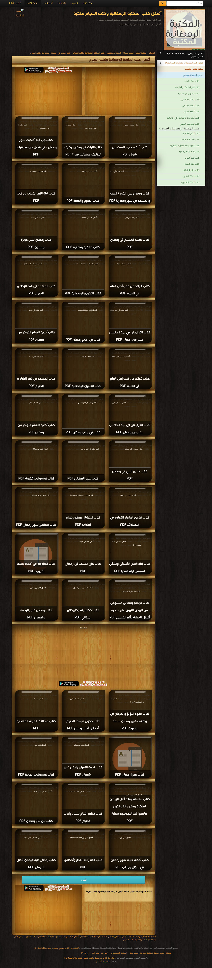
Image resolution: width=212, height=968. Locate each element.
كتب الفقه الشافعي (190, 100)
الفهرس (74, 3)
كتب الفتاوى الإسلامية (188, 93)
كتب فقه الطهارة (191, 170)
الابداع (152, 53)
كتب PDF (15, 3)
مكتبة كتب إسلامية (194, 69)
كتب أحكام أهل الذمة (189, 152)
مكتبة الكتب (32, 3)
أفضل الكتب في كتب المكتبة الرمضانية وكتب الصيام (185, 55)
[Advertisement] (83, 653)
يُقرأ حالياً (62, 3)
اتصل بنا (104, 953)
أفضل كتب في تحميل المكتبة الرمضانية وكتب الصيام (103, 936)
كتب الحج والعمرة (191, 133)
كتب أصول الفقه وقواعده (187, 87)
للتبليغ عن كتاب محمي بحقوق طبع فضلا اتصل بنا (56, 948)
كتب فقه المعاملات (190, 140)
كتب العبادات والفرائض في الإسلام (183, 118)
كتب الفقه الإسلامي (192, 75)
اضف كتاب (87, 3)
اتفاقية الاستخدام (118, 953)
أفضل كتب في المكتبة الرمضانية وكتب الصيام (50, 53)
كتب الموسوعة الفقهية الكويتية (184, 146)
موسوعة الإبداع (103, 961)
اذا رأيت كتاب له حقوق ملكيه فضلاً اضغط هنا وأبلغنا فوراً (89, 958)
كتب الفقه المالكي (190, 106)
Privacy (85, 953)
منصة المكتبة (153, 953)
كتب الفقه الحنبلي (191, 112)
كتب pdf (96, 953)
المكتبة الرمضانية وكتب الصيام (142, 936)
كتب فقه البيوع (192, 158)
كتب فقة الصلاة (192, 164)
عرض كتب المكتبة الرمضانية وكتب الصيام (184, 63)
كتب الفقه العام (192, 81)
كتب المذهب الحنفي (189, 124)
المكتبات (49, 3)
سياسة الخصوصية (138, 953)
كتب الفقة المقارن (191, 176)
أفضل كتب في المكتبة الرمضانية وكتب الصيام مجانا (56, 936)
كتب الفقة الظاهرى (190, 182)
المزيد (84, 879)
